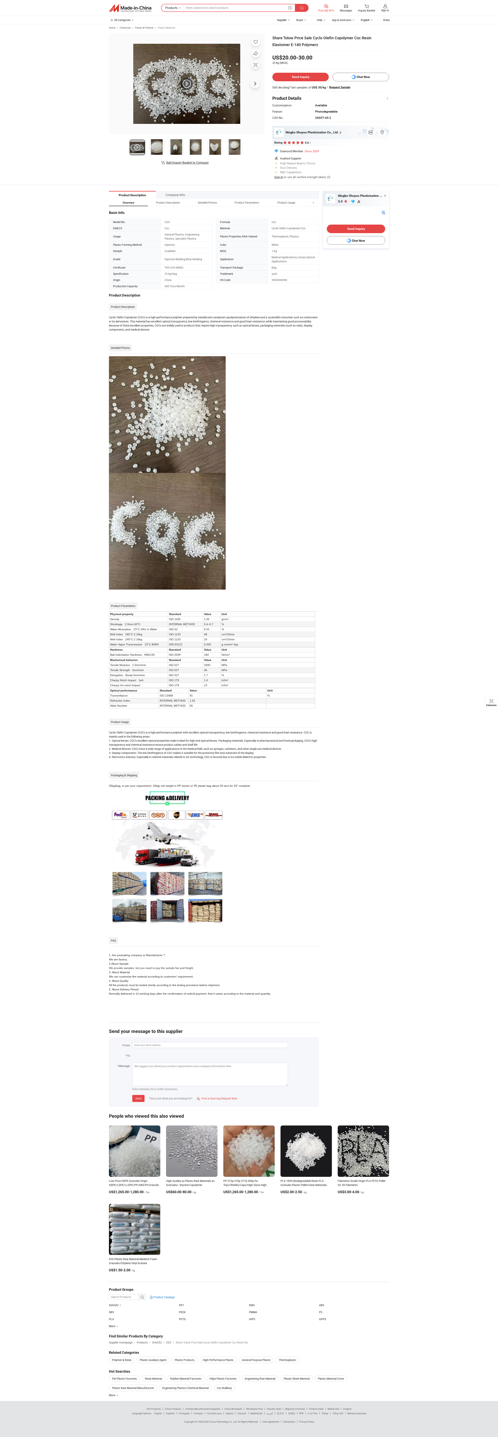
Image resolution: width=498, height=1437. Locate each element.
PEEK (182, 1312)
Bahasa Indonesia (356, 1413)
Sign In (278, 177)
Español (170, 1413)
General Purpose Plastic (256, 1360)
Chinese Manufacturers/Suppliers (202, 1408)
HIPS (252, 1319)
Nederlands (256, 1413)
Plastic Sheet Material (297, 1378)
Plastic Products (185, 1360)
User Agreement (270, 1421)
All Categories (122, 20)
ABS (321, 1305)
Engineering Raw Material (260, 1378)
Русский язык (214, 1413)
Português (184, 1413)
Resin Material (153, 1378)
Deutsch (242, 1413)
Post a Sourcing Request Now (217, 1098)
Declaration (289, 1421)
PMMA (253, 1312)
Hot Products (154, 1408)
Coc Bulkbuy (224, 1388)
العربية (270, 1413)
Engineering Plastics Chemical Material (185, 1388)
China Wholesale (233, 1408)
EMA (252, 1305)
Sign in (385, 10)
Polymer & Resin (122, 1360)
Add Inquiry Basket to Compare (187, 162)
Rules (386, 20)
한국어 (280, 1413)
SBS (111, 1312)
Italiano (230, 1413)
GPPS (322, 1319)
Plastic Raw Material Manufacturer (133, 1388)
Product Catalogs (164, 1297)
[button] (306, 202)
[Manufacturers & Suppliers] (130, 8)
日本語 (291, 1413)
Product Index (316, 1408)
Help (319, 20)
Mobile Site (333, 1408)
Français (198, 1413)
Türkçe (325, 1413)
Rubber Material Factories (185, 1378)
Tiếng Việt (337, 1413)
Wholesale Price (254, 1408)
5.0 (340, 201)
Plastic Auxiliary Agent (153, 1360)
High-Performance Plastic (218, 1360)
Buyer (299, 20)
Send (138, 1098)
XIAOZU (113, 1305)
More (112, 1395)
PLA (111, 1319)
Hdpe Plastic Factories (223, 1378)
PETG (182, 1319)
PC (321, 1312)
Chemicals (125, 27)
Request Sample (339, 87)
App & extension (341, 20)
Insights (347, 1408)
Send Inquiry (300, 77)
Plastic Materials (166, 27)
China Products (173, 1408)
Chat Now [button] (363, 77)
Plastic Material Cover (331, 1378)
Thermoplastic (287, 1360)
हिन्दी (301, 1413)
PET (181, 1305)
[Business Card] (383, 212)
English (158, 1413)
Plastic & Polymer (144, 27)
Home (112, 27)
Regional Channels (295, 1408)
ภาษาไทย (312, 1413)
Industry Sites (274, 1408)
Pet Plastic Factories (124, 1378)
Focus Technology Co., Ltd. (223, 1421)
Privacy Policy (306, 1421)
